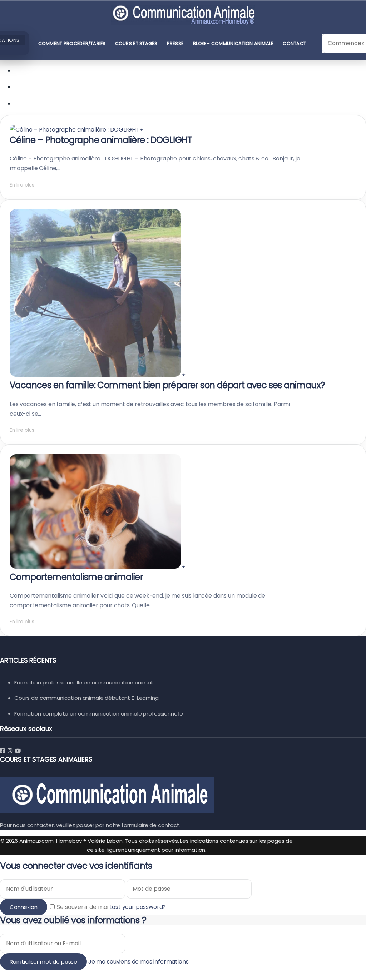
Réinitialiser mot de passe (43, 961)
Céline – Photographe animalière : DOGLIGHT (101, 140)
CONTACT (294, 43)
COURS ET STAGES (136, 43)
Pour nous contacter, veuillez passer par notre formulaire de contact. (90, 825)
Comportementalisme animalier (76, 577)
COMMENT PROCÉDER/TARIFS (72, 43)
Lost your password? (137, 907)
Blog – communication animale (233, 43)
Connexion (24, 907)
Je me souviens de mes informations (138, 961)
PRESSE (175, 43)
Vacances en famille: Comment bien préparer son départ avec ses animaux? (167, 385)
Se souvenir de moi (83, 907)
